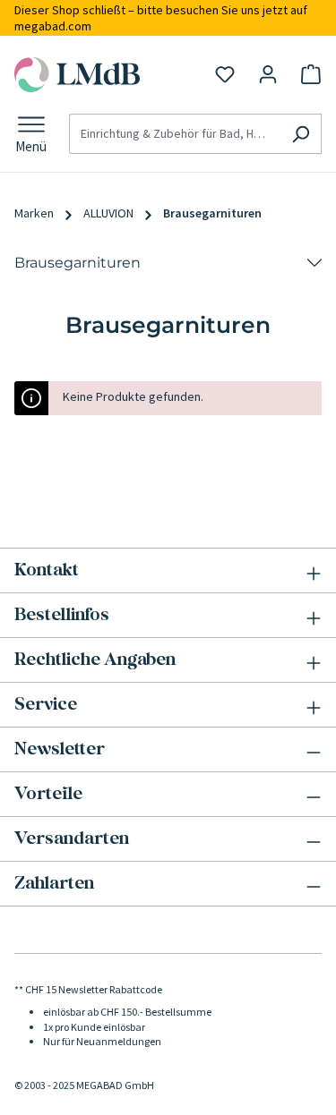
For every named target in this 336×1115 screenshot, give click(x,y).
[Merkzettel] (225, 74)
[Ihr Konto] (268, 74)
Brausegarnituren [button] (77, 263)
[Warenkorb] (311, 74)
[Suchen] (301, 134)
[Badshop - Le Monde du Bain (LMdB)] (78, 74)
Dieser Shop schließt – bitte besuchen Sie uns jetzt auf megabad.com (160, 18)
